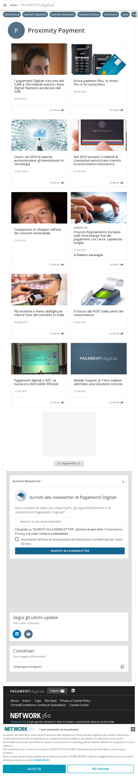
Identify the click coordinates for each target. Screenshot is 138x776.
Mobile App (127, 14)
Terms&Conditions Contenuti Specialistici (38, 705)
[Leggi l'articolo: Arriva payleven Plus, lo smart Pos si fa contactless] (99, 79)
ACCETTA (34, 768)
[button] (10, 5)
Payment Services (77, 14)
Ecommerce (99, 14)
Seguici (55, 691)
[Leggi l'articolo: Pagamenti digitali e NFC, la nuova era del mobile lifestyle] (39, 375)
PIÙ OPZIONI (100, 768)
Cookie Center (79, 705)
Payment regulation (23, 14)
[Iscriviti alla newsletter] (28, 634)
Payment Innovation (50, 14)
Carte (113, 14)
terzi (27, 544)
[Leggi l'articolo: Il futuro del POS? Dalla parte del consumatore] (99, 306)
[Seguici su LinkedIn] (17, 634)
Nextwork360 (18, 721)
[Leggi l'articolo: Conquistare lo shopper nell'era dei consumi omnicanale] (39, 230)
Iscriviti (70, 550)
